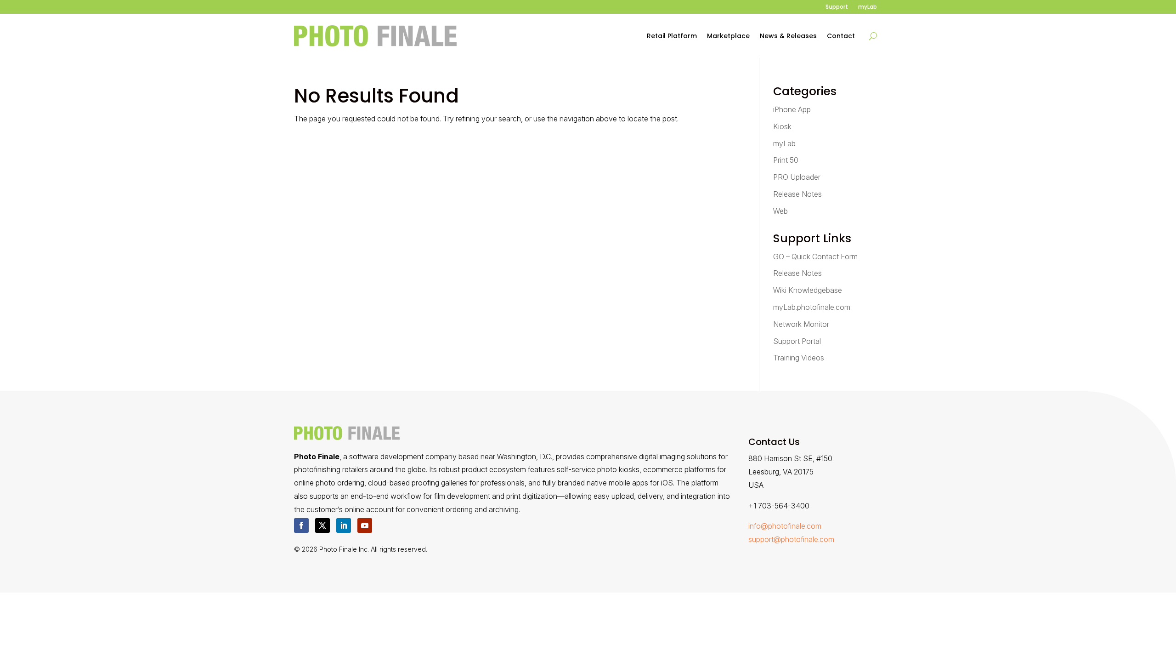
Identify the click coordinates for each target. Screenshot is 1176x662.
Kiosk (782, 126)
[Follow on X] (322, 525)
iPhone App (792, 109)
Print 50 (785, 160)
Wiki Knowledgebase (807, 290)
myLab (867, 7)
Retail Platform (672, 35)
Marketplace (728, 35)
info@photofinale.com (784, 526)
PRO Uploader (796, 177)
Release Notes (797, 194)
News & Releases (788, 35)
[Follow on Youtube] (364, 525)
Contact (841, 35)
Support (836, 7)
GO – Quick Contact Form (815, 256)
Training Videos (798, 357)
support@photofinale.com (791, 539)
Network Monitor (801, 324)
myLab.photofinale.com (811, 307)
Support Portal (797, 341)
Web (780, 211)
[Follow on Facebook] (301, 525)
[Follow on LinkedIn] (343, 525)
